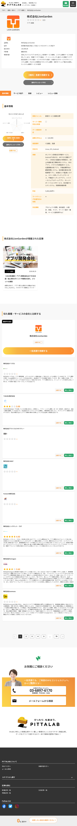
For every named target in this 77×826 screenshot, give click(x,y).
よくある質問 (6, 769)
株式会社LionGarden (34, 10)
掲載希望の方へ (43, 766)
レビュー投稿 (52, 93)
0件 (44, 20)
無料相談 (65, 5)
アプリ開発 (20, 10)
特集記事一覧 (6, 793)
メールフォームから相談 (41, 700)
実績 (29, 93)
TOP (3, 10)
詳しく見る (68, 390)
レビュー (39, 93)
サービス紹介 (18, 93)
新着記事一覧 (6, 790)
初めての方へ (6, 766)
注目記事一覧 (42, 790)
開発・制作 (11, 10)
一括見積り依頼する (38, 350)
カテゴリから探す (8, 777)
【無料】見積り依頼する (38, 74)
